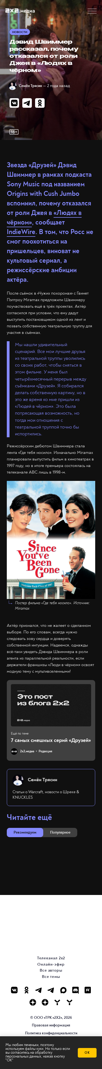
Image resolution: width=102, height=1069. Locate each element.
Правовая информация (51, 1025)
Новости (19, 32)
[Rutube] (87, 990)
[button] (92, 11)
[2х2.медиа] (45, 1002)
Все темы (51, 976)
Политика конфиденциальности (51, 1033)
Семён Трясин (30, 85)
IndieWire (21, 232)
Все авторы (51, 970)
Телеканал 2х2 (51, 958)
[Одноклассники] (26, 990)
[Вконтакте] (14, 990)
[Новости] (69, 1002)
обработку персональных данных (28, 1054)
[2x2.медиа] (51, 990)
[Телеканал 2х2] (39, 990)
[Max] (63, 990)
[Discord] (75, 990)
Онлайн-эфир (51, 964)
